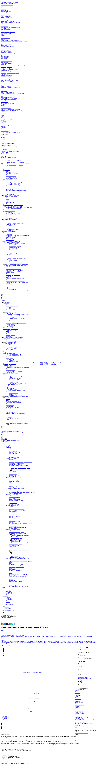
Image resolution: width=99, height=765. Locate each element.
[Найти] (2, 6)
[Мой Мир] (5, 624)
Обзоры (77, 716)
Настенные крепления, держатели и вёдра (33, 642)
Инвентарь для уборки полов (75, 641)
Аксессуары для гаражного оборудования (20, 468)
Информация (78, 699)
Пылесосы (13, 553)
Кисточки (84, 641)
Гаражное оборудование (14, 460)
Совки (89, 642)
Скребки (86, 642)
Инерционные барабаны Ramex (14, 641)
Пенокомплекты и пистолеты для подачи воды (53, 642)
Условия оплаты (79, 702)
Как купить (8, 591)
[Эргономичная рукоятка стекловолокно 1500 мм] (38, 673)
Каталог (8, 446)
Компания (8, 598)
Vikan (5, 641)
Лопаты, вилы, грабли (18, 642)
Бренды (77, 691)
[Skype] (12, 624)
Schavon (2, 641)
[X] (7, 624)
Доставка (5, 719)
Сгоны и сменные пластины (77, 642)
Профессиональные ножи (14, 507)
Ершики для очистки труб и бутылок (29, 641)
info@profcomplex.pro (6, 145)
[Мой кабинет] (1, 428)
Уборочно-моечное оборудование (16, 532)
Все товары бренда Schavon (84, 678)
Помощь (77, 708)
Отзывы (5, 716)
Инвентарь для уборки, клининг (16, 480)
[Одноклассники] (3, 624)
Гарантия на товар (79, 705)
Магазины (77, 701)
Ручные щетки (67, 642)
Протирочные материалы (14, 497)
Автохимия (11, 449)
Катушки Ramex (57, 641)
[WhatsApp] (11, 624)
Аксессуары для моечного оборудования (20, 535)
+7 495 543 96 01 (4, 131)
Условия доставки (79, 703)
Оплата (5, 718)
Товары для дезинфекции (14, 521)
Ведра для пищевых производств (46, 641)
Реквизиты (77, 706)
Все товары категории (83, 677)
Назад (8, 445)
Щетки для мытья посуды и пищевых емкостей (17, 643)
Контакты (77, 697)
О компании (78, 695)
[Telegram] (14, 624)
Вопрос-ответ (78, 714)
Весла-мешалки (64, 641)
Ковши (87, 641)
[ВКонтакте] (1, 624)
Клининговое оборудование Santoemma (18, 491)
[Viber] (9, 624)
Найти (77, 734)
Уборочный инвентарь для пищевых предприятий (20, 561)
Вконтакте (5, 149)
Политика (77, 707)
